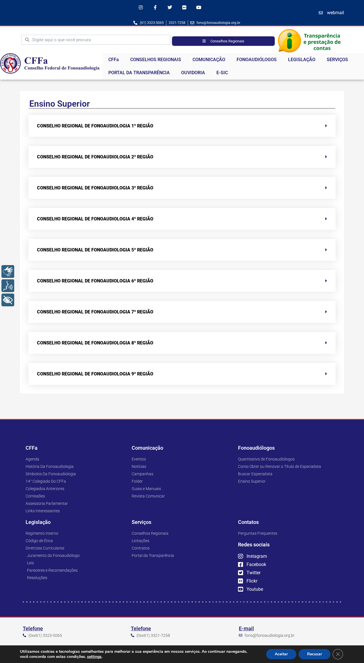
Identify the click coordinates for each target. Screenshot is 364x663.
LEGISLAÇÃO (301, 59)
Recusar (314, 654)
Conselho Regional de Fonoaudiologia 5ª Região (95, 250)
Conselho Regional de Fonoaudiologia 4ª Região (95, 219)
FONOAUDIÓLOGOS (257, 59)
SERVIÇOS (337, 59)
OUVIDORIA (193, 72)
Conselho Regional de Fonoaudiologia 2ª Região (95, 157)
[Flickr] (184, 7)
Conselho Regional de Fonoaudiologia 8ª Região (95, 343)
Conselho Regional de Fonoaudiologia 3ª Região (95, 188)
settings (94, 656)
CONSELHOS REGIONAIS (155, 59)
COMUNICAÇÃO (209, 59)
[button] (182, 126)
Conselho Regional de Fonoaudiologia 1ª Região (95, 126)
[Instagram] (140, 7)
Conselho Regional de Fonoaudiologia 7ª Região (95, 312)
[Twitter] (169, 7)
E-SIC (222, 72)
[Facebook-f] (155, 7)
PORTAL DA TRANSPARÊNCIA (139, 72)
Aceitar (281, 654)
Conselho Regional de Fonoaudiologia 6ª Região (95, 281)
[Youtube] (199, 7)
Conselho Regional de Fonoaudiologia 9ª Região (95, 374)
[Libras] (7, 271)
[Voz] (7, 285)
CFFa (113, 59)
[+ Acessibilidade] (7, 300)
